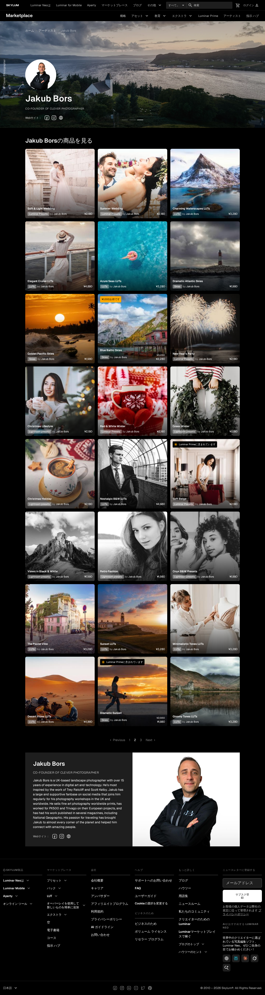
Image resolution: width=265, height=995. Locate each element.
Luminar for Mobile (69, 5)
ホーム (29, 30)
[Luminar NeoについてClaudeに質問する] (245, 958)
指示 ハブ (252, 16)
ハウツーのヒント (193, 952)
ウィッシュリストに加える (59, 179)
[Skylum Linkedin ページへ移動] (129, 988)
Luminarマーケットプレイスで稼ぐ (197, 934)
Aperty (91, 5)
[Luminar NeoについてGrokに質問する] (254, 958)
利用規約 (97, 911)
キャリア (97, 888)
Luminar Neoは (40, 5)
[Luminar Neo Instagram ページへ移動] (122, 988)
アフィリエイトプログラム (109, 904)
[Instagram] (54, 117)
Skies (177, 286)
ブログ (137, 5)
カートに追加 (60, 188)
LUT (52, 896)
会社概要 (97, 880)
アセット (140, 16)
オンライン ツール (18, 903)
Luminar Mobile (17, 888)
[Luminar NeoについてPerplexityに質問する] (236, 958)
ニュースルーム (189, 904)
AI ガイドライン (102, 927)
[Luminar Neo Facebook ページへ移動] (115, 988)
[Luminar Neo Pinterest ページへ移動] (150, 988)
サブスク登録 (242, 896)
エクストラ (182, 16)
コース (51, 938)
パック (54, 888)
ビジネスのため (146, 924)
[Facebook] (47, 117)
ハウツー (185, 888)
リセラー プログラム (149, 939)
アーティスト (232, 16)
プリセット (57, 880)
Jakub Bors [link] (68, 30)
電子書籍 (53, 930)
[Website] (61, 117)
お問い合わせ (100, 935)
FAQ (138, 888)
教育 (161, 16)
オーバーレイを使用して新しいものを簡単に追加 (66, 905)
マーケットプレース (114, 5)
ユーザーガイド (146, 896)
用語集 (183, 896)
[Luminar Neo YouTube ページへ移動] (136, 988)
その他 (154, 5)
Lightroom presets (39, 431)
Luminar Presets (38, 214)
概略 (123, 16)
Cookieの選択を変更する (151, 903)
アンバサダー (100, 896)
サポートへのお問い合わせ (153, 880)
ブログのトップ (192, 944)
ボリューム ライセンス (151, 931)
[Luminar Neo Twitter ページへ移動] (143, 988)
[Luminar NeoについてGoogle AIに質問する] (226, 968)
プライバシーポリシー (106, 919)
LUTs (177, 214)
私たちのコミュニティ (194, 911)
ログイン (251, 5)
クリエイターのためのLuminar (194, 921)
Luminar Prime (208, 16)
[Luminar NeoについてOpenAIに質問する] (226, 958)
